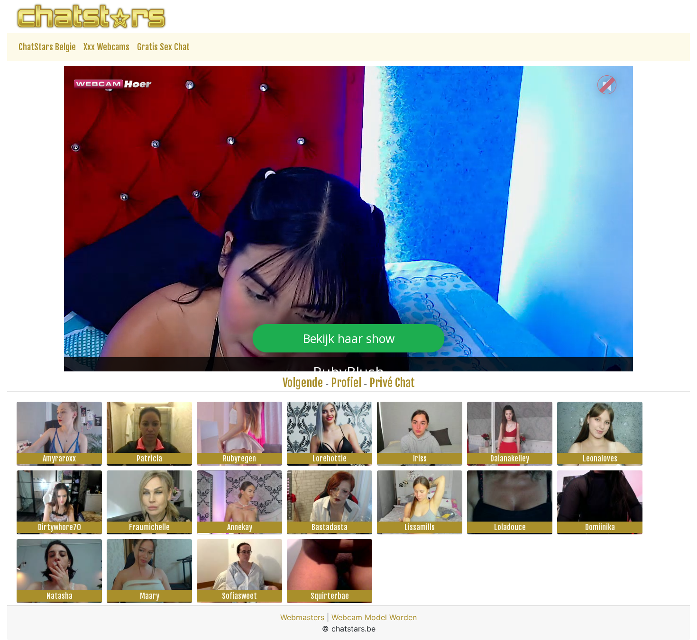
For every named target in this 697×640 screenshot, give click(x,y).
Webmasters (302, 617)
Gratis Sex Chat (163, 47)
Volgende (303, 383)
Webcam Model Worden (374, 617)
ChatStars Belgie (47, 47)
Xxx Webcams (106, 47)
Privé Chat (392, 383)
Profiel (346, 383)
